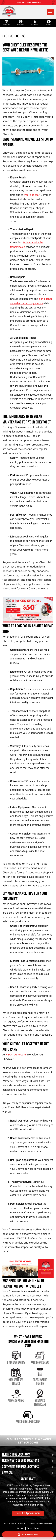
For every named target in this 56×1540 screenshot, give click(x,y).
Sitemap (20, 1528)
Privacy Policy (33, 1528)
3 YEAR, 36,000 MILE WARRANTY (28, 2)
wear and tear (31, 194)
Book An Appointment (28, 1513)
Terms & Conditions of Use (40, 1524)
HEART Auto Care (16, 1054)
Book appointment (30, 1534)
